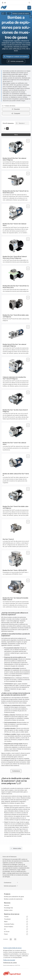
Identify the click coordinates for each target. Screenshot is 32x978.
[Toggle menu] (28, 140)
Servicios (6, 905)
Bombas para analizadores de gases (14, 896)
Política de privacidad (9, 960)
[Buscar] (16, 123)
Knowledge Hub (8, 907)
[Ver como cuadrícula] (7, 128)
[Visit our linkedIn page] (10, 939)
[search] (29, 3)
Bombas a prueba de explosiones (13, 899)
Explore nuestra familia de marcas (12, 948)
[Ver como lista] (4, 128)
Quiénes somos (8, 910)
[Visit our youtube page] (15, 939)
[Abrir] (29, 8)
